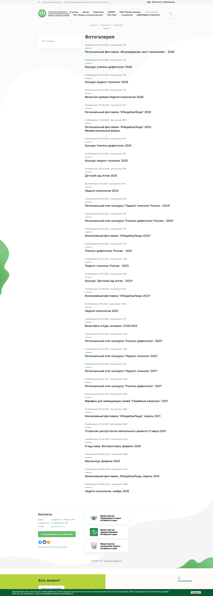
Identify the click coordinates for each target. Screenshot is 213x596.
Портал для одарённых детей (76, 2)
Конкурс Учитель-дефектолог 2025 (108, 145)
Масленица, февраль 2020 (102, 461)
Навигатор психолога (99, 2)
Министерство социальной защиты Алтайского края (110, 546)
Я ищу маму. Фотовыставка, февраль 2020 (113, 446)
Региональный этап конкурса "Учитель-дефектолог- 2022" (124, 341)
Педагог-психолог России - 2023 (107, 265)
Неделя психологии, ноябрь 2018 (107, 491)
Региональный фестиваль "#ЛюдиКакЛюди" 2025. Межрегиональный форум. (118, 128)
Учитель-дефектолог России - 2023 (108, 250)
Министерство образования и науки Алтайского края (110, 518)
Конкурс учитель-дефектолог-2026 (108, 67)
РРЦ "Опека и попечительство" (88, 15)
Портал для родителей (51, 2)
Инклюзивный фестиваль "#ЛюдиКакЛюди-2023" (118, 295)
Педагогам (98, 12)
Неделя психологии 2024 (101, 190)
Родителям (105, 25)
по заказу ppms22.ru (113, 561)
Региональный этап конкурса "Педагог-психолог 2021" (121, 371)
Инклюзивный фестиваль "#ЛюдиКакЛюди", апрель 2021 (122, 416)
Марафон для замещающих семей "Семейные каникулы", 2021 (126, 401)
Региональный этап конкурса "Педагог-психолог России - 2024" (127, 205)
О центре (74, 12)
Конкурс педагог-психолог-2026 (106, 82)
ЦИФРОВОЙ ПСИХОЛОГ (148, 15)
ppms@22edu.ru (58, 527)
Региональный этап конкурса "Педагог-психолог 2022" (121, 356)
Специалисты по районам (57, 534)
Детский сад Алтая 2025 (101, 175)
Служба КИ (127, 15)
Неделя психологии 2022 (101, 310)
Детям (86, 12)
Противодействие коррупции (52, 547)
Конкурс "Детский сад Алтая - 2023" (109, 280)
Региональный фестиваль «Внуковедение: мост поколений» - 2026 (129, 51)
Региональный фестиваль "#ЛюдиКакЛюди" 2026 (118, 112)
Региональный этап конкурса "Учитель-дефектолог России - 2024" (129, 220)
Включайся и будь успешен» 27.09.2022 (111, 325)
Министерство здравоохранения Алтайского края (109, 532)
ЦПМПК (111, 12)
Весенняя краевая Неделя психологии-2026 (114, 97)
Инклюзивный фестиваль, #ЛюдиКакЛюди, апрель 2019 (122, 476)
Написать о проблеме (51, 589)
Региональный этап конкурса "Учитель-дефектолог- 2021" (123, 386)
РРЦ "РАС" (112, 15)
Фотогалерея (151, 12)
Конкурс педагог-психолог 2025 (106, 160)
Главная (93, 25)
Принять (196, 592)
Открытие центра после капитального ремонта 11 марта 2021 (125, 431)
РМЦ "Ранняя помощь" (130, 12)
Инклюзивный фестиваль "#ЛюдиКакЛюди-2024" (118, 235)
